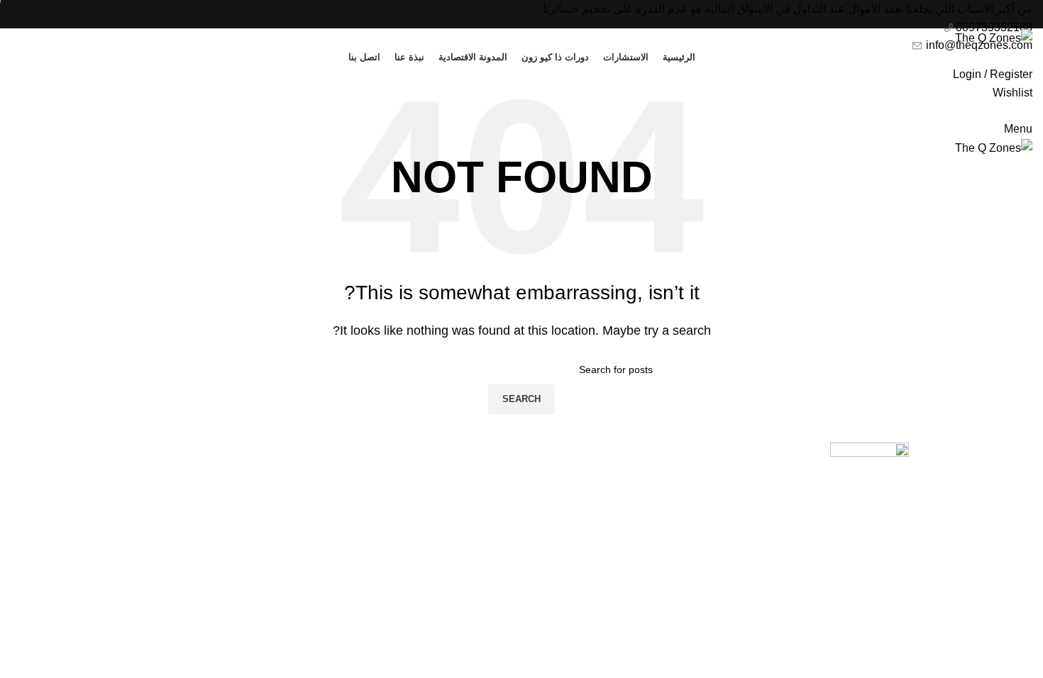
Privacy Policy (649, 450)
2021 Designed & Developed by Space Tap (944, 560)
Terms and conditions (631, 477)
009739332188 (992, 27)
